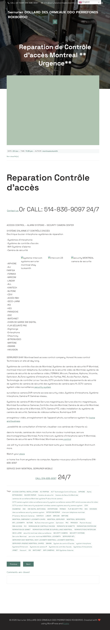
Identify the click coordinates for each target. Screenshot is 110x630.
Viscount (23, 550)
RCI (25, 526)
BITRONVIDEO (17, 495)
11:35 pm (29, 151)
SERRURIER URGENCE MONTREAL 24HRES (28, 543)
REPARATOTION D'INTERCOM (85, 529)
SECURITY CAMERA (60, 533)
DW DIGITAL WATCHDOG (37, 509)
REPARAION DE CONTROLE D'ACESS (42, 526)
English (86, 2)
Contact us (13, 210)
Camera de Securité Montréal (66, 495)
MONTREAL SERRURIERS (76, 519)
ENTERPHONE (53, 509)
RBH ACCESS (17, 526)
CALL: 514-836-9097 (45, 478)
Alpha (89, 492)
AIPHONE (81, 492)
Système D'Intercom (20, 547)
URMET (15, 550)
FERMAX (63, 509)
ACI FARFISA (44, 492)
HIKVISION (93, 509)
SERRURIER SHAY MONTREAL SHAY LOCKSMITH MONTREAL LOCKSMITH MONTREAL (43, 540)
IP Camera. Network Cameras (23, 516)
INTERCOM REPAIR (53, 512)
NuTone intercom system (44, 523)
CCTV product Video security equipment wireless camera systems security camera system (47, 505)
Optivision (60, 523)
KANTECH (40, 516)
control (67, 439)
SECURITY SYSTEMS (77, 533)
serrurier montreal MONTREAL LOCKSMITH (45, 536)
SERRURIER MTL (69, 536)
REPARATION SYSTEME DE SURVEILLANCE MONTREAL (52, 529)
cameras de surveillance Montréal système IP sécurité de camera (37, 499)
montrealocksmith (50, 151)
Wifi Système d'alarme (64, 550)
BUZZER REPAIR (30, 495)
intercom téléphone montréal (73, 512)
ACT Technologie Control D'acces (63, 492)
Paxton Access (85, 523)
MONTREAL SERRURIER (56, 519)
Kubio (66, 623)
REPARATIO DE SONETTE (66, 526)
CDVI (86, 505)
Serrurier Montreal (19, 536)
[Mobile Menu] (55, 22)
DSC (24, 509)
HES (86, 509)
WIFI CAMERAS (48, 550)
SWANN (49, 543)
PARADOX (74, 523)
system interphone (83, 543)
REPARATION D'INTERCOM (86, 526)
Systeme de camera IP (38, 547)
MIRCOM (56, 516)
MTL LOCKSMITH (18, 523)
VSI (29, 550)
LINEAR (48, 516)
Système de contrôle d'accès (60, 547)
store (22, 453)
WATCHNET (37, 550)
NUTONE (30, 523)
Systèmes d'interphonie (83, 547)
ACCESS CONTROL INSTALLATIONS (25, 492)
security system (42, 387)
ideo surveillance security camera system (28, 512)
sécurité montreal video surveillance (37, 533)
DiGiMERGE (16, 509)
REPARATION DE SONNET (21, 529)
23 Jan (15, 151)
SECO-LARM (16, 533)
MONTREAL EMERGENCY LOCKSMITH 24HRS (28, 519)
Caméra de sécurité (45, 495)
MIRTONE (64, 516)
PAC (67, 523)
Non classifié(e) (13, 156)
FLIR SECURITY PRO (75, 509)
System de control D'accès (64, 543)
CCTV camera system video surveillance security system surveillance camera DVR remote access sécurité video (55, 502)
